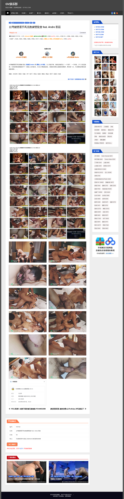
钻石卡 (21, 448)
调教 (21, 476)
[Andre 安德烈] (21, 54)
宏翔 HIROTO (98, 126)
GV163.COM (100, 27)
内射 (49, 36)
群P (34, 22)
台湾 (10, 22)
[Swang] (113, 59)
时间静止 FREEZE (99, 143)
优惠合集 (10, 476)
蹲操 (33, 39)
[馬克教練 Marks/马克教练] (73, 54)
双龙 (54, 36)
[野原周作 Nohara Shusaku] (105, 105)
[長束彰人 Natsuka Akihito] (105, 112)
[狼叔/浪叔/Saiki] (98, 67)
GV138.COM (100, 32)
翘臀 (105, 205)
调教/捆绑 (102, 139)
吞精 (97, 175)
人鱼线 (98, 166)
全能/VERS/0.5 (100, 169)
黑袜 (96, 136)
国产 (32, 13)
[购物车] (114, 13)
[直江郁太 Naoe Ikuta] (113, 112)
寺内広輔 (110, 133)
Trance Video (110, 159)
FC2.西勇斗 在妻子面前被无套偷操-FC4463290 (28, 409)
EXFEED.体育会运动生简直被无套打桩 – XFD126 (24, 479)
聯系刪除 (68, 496)
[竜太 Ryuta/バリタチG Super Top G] (105, 75)
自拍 (105, 212)
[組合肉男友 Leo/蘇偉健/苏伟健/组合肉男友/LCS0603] (105, 67)
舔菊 (105, 215)
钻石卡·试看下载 (27, 476)
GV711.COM (100, 34)
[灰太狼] (98, 112)
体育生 (107, 166)
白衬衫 (105, 195)
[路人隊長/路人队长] (113, 97)
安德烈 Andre (30, 64)
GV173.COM (100, 29)
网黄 (31, 22)
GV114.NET (99, 37)
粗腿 (113, 202)
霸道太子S (111, 130)
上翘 (106, 162)
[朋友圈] (112, 13)
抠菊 (69, 36)
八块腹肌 (106, 126)
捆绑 (105, 185)
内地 (52, 476)
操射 (73, 36)
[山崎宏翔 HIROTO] (98, 59)
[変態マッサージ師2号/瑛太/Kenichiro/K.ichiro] (113, 75)
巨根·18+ (63, 36)
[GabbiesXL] (105, 97)
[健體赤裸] (98, 97)
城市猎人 (103, 130)
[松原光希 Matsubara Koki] (113, 67)
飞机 (32, 476)
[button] (117, 13)
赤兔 (112, 126)
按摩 (24, 13)
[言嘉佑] (98, 75)
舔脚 (97, 215)
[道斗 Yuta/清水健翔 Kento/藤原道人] (105, 90)
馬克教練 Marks (58, 39)
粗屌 (105, 202)
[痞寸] (105, 82)
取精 (55, 13)
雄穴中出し (109, 143)
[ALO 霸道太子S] (113, 82)
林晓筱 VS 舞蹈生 (56, 479)
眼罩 (97, 202)
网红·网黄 (15, 13)
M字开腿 (99, 159)
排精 (113, 185)
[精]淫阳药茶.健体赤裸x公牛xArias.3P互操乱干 (67, 409)
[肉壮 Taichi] (98, 105)
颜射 (105, 221)
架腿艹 (12, 39)
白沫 (97, 195)
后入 (58, 36)
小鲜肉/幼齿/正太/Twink (103, 179)
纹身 (17, 39)
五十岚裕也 (97, 133)
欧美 (47, 13)
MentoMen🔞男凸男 (41, 36)
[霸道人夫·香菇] (47, 54)
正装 (107, 192)
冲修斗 (96, 139)
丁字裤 (98, 162)
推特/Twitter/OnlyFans (18, 22)
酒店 (41, 39)
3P (23, 36)
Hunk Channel (107, 156)
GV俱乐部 (11, 4)
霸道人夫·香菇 (48, 39)
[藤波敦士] (113, 105)
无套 (81, 36)
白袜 (97, 198)
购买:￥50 (14, 33)
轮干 (37, 39)
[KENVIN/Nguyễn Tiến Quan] (105, 59)
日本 (40, 13)
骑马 (66, 39)
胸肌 (25, 39)
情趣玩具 (110, 182)
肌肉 (21, 39)
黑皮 (70, 39)
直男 (62, 13)
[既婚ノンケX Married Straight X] (98, 82)
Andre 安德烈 (29, 36)
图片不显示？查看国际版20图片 (76, 79)
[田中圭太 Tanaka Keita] (113, 90)
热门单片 (26, 22)
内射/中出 (99, 172)
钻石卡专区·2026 (78, 476)
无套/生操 (107, 189)
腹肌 (29, 39)
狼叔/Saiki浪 (102, 136)
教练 (77, 36)
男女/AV (110, 136)
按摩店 (104, 133)
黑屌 (106, 225)
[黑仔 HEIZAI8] (98, 90)
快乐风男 (97, 130)
